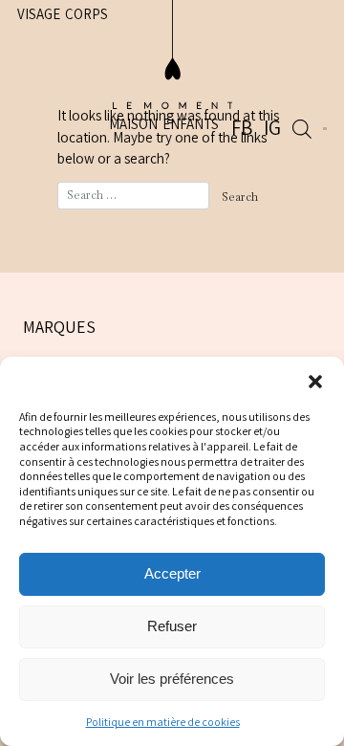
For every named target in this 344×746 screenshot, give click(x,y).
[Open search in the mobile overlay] (311, 64)
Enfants (223, 62)
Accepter (172, 573)
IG (290, 64)
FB (272, 64)
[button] (315, 380)
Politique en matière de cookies (163, 721)
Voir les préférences (172, 678)
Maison (165, 62)
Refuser (172, 626)
